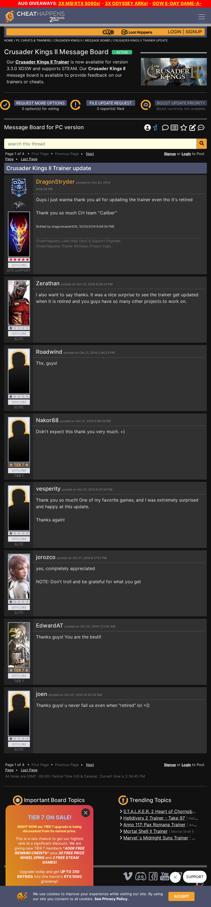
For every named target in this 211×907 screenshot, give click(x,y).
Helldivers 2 (198, 818)
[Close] (85, 812)
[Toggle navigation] (202, 17)
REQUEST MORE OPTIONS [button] (40, 103)
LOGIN (174, 31)
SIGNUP (193, 31)
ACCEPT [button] (181, 896)
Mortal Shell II (182, 831)
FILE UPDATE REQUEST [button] (111, 103)
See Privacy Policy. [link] (112, 899)
